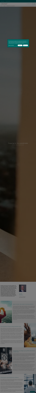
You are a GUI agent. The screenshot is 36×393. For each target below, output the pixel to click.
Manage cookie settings (11, 45)
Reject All (20, 45)
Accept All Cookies (25, 45)
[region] (18, 43)
